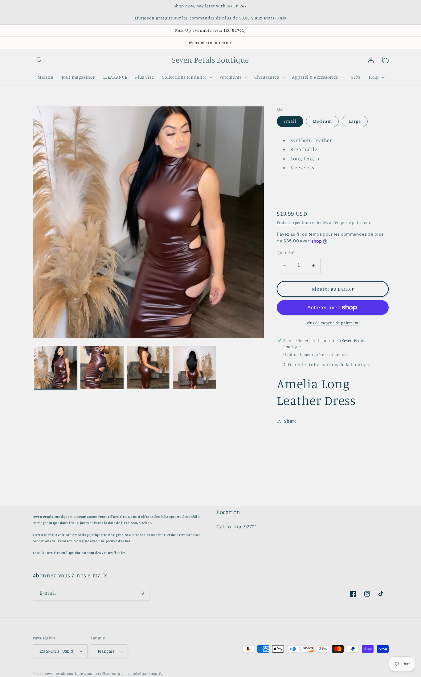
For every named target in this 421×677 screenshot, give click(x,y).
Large (355, 121)
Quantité (285, 252)
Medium (322, 121)
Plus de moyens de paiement (333, 322)
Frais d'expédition (294, 223)
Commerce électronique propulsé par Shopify (123, 673)
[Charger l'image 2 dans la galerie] (102, 367)
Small (290, 121)
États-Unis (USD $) (57, 651)
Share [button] (290, 420)
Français (106, 651)
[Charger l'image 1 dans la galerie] (55, 367)
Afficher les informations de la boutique (326, 364)
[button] (40, 60)
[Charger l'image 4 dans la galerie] (194, 367)
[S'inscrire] (141, 593)
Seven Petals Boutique (64, 673)
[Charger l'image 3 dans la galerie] (148, 367)
